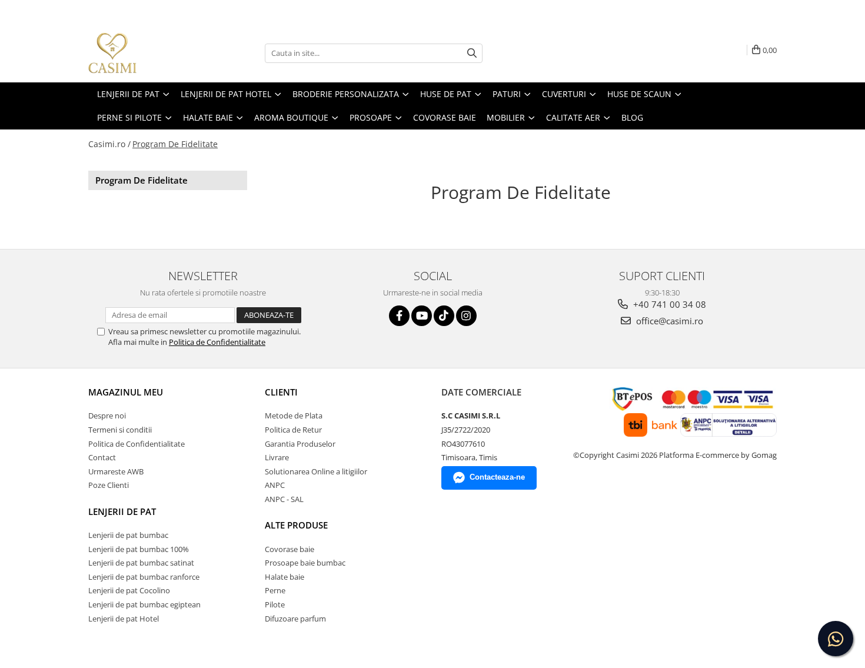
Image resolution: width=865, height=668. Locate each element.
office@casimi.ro (668, 321)
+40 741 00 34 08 (668, 304)
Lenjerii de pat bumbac (128, 535)
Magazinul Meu (125, 392)
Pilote (275, 604)
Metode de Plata (293, 415)
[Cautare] (472, 53)
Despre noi (107, 415)
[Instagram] (466, 315)
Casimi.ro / (109, 143)
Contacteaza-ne (497, 477)
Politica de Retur (293, 429)
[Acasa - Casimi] (147, 53)
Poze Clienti (108, 485)
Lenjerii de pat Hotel (123, 618)
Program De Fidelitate (175, 143)
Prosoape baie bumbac (305, 562)
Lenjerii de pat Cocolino (129, 590)
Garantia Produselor (300, 443)
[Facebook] (399, 315)
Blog (632, 117)
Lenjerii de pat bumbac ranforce (143, 576)
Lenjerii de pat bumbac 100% (138, 549)
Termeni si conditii (120, 429)
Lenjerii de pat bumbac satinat (141, 562)
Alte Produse (296, 525)
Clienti (281, 392)
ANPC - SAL (284, 499)
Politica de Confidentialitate (217, 342)
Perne (275, 590)
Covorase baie (289, 549)
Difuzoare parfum (295, 618)
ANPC (275, 485)
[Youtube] (421, 315)
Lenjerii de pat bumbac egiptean (144, 604)
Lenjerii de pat (122, 511)
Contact (102, 457)
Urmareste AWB (116, 471)
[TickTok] (444, 315)
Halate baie (284, 576)
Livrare (277, 457)
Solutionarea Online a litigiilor (316, 471)
